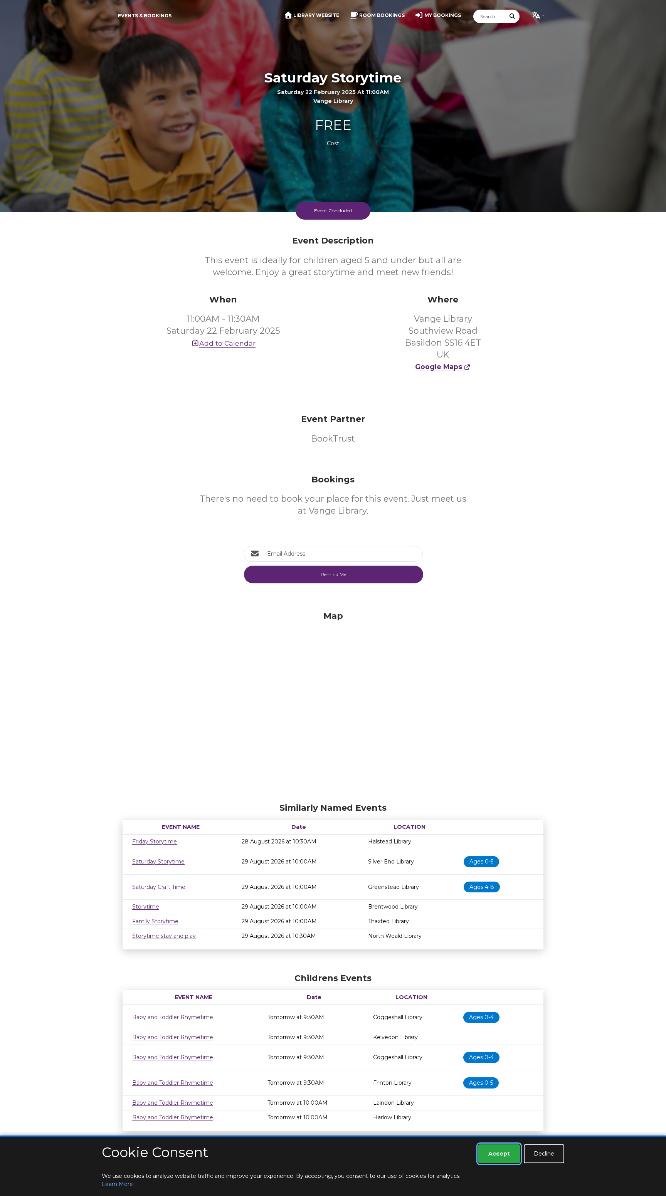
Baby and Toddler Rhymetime (172, 1017)
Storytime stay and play (164, 935)
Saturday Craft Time (158, 887)
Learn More (117, 1184)
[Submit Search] (512, 16)
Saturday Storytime (158, 861)
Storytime (145, 906)
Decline (544, 1153)
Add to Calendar (227, 343)
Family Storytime (155, 921)
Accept (499, 1153)
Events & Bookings (145, 15)
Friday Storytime (154, 841)
